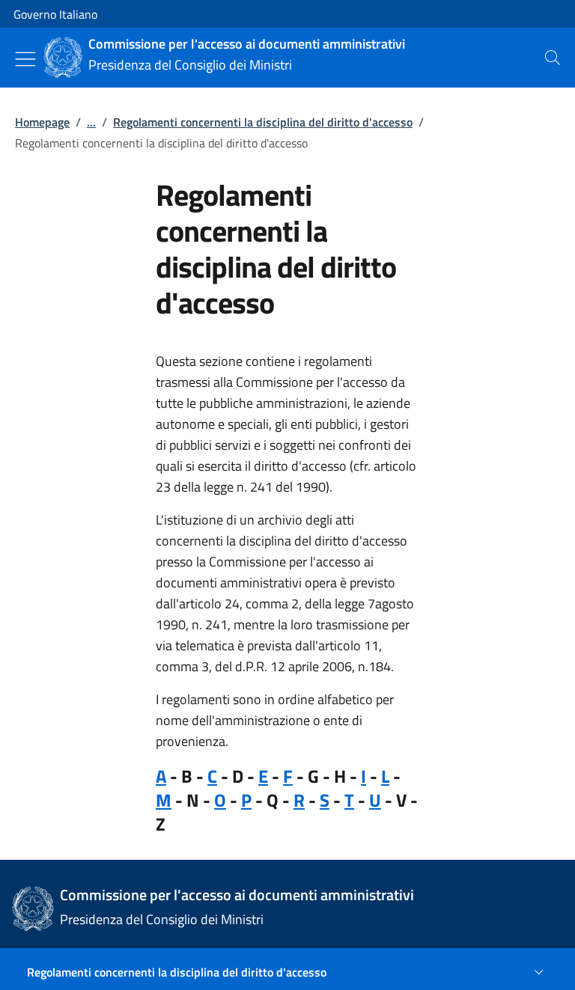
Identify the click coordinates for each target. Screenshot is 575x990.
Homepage (42, 122)
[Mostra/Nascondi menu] (25, 59)
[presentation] (553, 58)
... (91, 122)
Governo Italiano (55, 14)
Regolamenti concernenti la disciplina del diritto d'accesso (263, 122)
